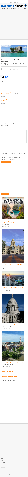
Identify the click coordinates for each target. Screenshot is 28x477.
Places (22, 63)
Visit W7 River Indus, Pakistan (13, 114)
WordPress (21, 474)
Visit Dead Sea (11, 112)
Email (2, 147)
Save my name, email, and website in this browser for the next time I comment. (13, 154)
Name (2, 145)
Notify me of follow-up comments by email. (11, 157)
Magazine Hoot (12, 474)
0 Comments (6, 64)
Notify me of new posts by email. (9, 159)
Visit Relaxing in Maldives (4, 99)
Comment (3, 128)
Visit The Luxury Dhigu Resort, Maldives (6, 92)
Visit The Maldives (18, 92)
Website (2, 150)
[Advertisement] (14, 24)
